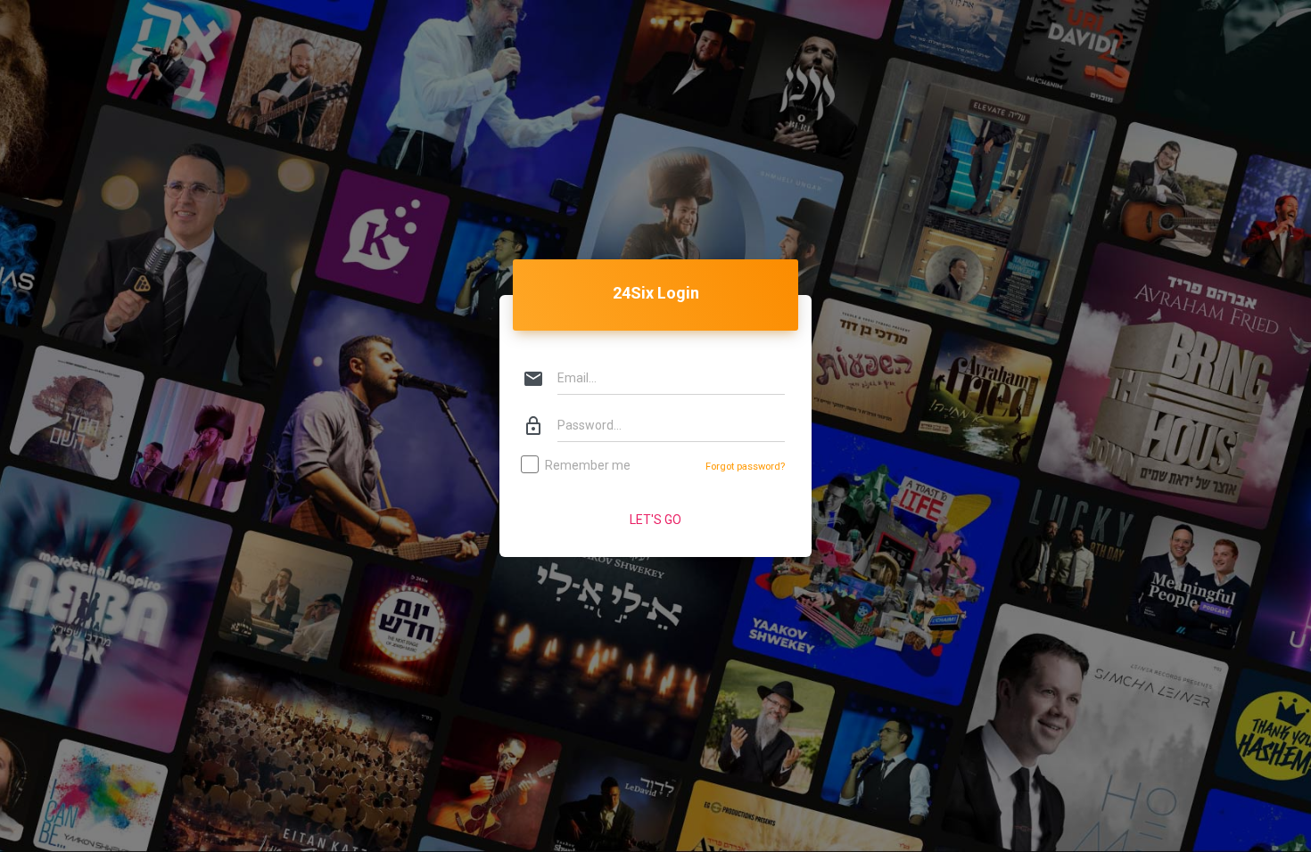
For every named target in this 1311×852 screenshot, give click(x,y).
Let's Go (655, 519)
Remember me (588, 465)
